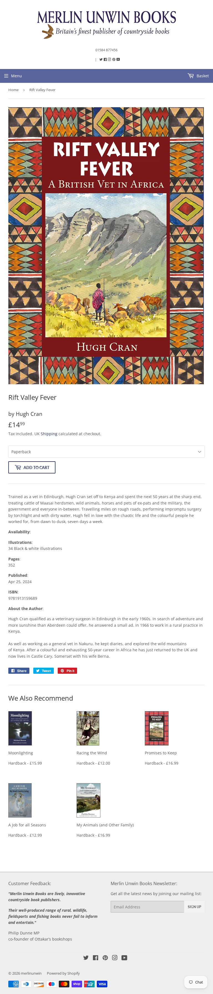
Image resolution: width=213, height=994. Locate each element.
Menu (16, 75)
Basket (202, 75)
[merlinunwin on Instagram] (110, 59)
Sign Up (194, 907)
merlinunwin (31, 973)
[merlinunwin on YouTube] (124, 958)
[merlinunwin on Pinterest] (114, 59)
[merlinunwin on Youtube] (118, 59)
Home (13, 89)
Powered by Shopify (63, 973)
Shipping (49, 433)
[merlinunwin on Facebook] (105, 59)
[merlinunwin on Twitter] (101, 59)
